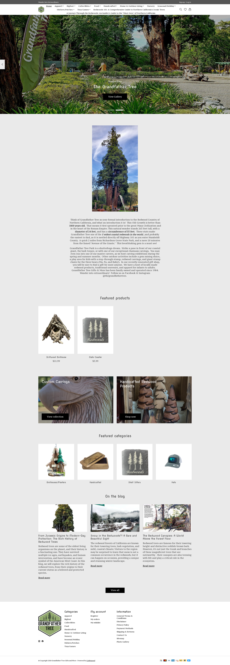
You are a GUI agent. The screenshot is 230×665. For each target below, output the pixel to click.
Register (94, 616)
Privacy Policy (123, 625)
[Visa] (169, 660)
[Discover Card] (176, 660)
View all (115, 590)
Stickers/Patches (71, 643)
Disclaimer (121, 621)
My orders (95, 619)
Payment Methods (125, 628)
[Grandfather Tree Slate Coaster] (95, 330)
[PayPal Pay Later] (184, 660)
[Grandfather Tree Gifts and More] (41, 9)
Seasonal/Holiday (72, 639)
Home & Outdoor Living (75, 633)
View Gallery (115, 96)
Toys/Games (70, 646)
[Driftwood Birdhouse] (56, 330)
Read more (44, 577)
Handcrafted (95, 482)
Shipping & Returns (125, 632)
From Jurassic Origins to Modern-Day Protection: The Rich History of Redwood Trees (61, 538)
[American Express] (173, 660)
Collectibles (69, 622)
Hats (174, 482)
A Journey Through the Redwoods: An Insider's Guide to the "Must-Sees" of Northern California (110, 13)
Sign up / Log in (185, 2)
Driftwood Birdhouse (56, 357)
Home (49, 6)
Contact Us (122, 635)
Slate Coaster (95, 357)
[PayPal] (180, 660)
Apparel (68, 616)
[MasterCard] (165, 660)
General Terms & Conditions (125, 617)
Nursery (151, 6)
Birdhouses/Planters (56, 482)
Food (66, 626)
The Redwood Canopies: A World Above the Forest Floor (163, 537)
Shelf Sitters (134, 482)
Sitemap (120, 638)
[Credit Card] (161, 660)
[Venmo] (188, 660)
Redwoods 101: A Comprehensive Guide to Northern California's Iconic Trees (129, 9)
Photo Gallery (123, 642)
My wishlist (95, 622)
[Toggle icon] (180, 9)
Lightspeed (91, 661)
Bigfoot (67, 619)
